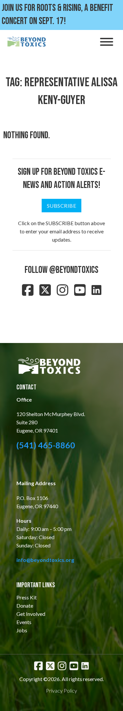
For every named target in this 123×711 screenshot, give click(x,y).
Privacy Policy (61, 690)
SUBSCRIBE (61, 205)
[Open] (106, 42)
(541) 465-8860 (45, 445)
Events (23, 622)
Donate (24, 605)
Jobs (21, 630)
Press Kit (26, 597)
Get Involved (30, 614)
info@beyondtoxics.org (45, 560)
